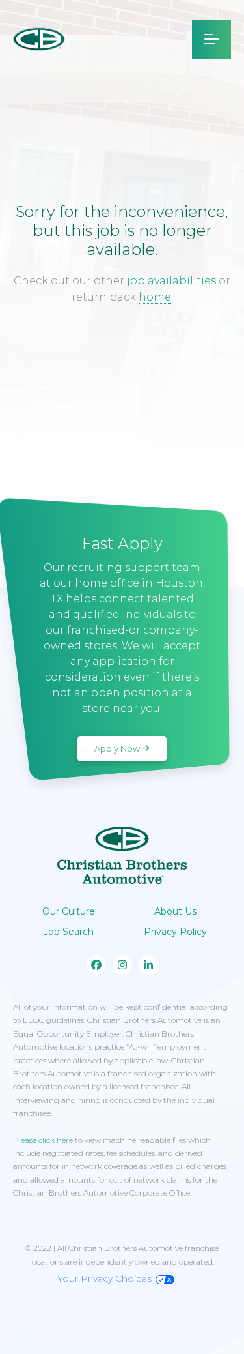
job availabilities (171, 280)
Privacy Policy (175, 931)
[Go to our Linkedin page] (148, 965)
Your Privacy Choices (104, 1278)
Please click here (43, 1140)
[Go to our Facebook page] (96, 965)
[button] (211, 39)
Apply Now (117, 748)
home (155, 297)
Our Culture (68, 911)
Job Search (69, 931)
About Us (175, 911)
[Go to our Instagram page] (122, 965)
